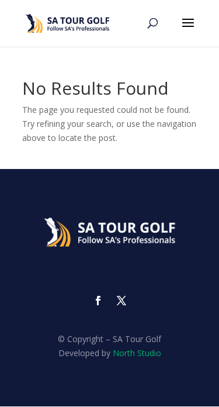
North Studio (137, 352)
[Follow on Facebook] (98, 300)
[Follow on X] (121, 300)
